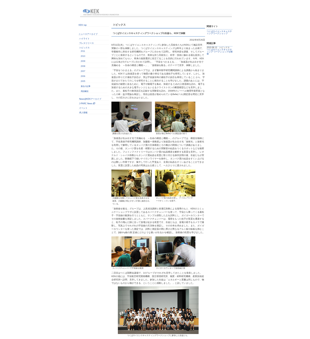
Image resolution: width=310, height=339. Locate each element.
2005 (83, 81)
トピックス (84, 47)
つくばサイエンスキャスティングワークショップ (219, 32)
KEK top (83, 25)
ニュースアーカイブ (88, 34)
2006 (83, 76)
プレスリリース (86, 43)
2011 (83, 51)
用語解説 (84, 91)
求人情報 (83, 112)
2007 (83, 71)
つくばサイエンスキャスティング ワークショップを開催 (219, 51)
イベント (83, 108)
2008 (83, 66)
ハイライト (84, 38)
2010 (83, 56)
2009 (83, 61)
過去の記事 (85, 86)
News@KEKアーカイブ (90, 99)
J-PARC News (85, 103)
